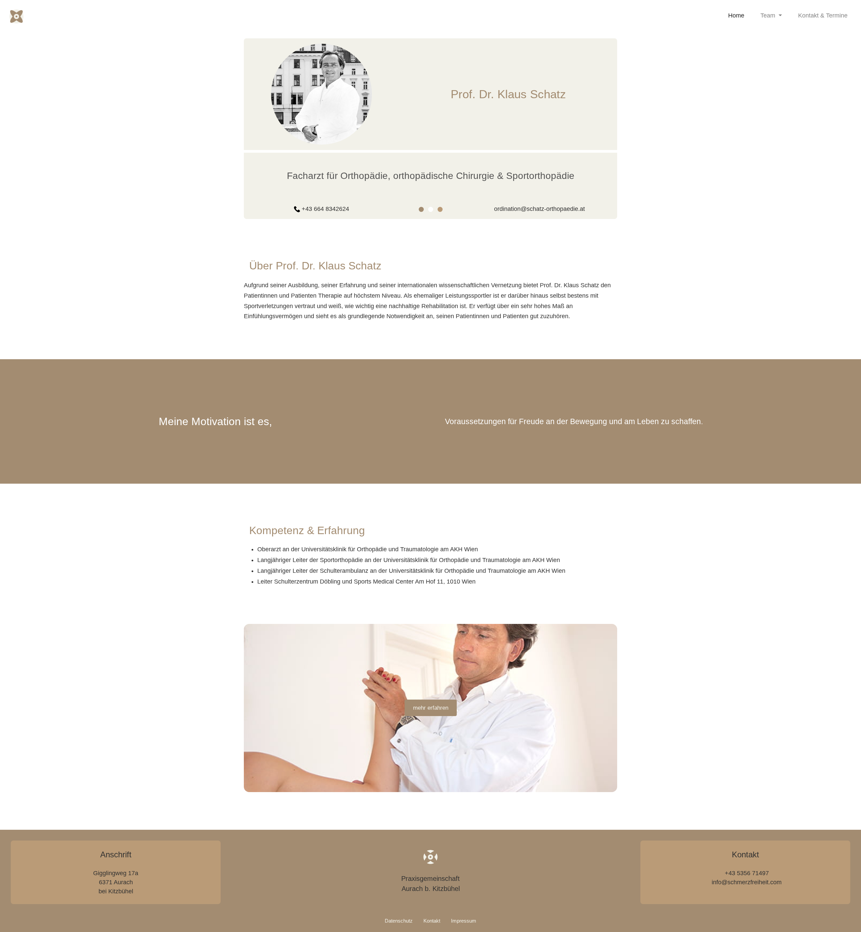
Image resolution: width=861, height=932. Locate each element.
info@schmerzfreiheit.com (747, 882)
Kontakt (431, 921)
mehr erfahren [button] (430, 708)
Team (768, 15)
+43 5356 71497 (747, 873)
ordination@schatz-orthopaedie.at (539, 209)
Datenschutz (399, 921)
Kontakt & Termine (823, 15)
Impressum (463, 921)
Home (737, 15)
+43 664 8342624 (325, 209)
